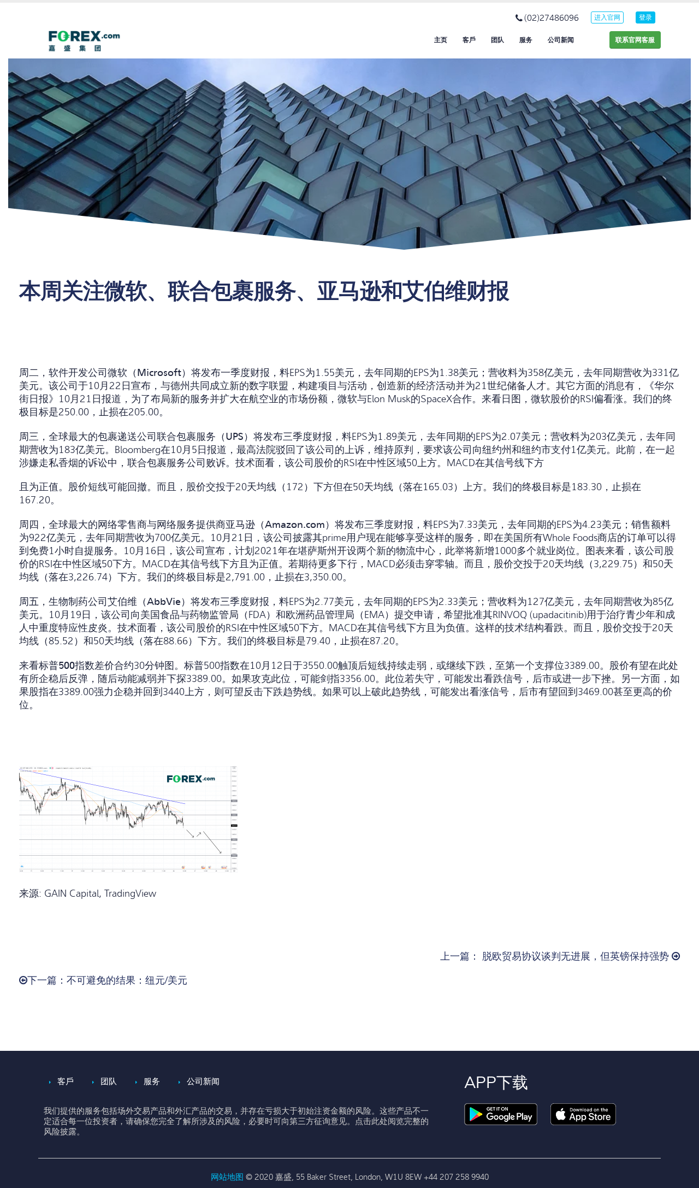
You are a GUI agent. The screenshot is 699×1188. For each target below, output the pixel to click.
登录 (645, 17)
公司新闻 (561, 40)
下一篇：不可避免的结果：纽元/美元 (107, 980)
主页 (440, 40)
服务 (525, 40)
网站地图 (228, 1177)
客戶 (469, 40)
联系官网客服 (635, 40)
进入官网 (607, 17)
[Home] (92, 41)
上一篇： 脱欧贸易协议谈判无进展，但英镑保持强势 (556, 956)
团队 (497, 40)
